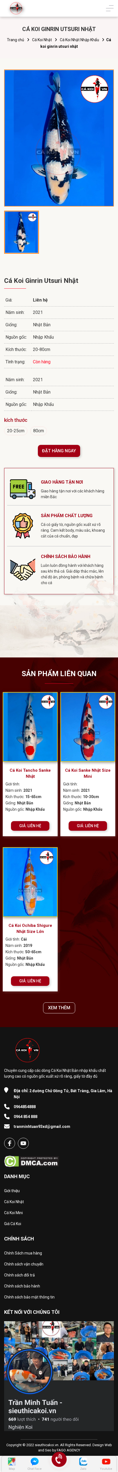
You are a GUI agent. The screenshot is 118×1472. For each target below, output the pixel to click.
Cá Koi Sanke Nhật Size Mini (88, 773)
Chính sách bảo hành (22, 1286)
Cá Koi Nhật (42, 40)
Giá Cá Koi (12, 1224)
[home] (16, 8)
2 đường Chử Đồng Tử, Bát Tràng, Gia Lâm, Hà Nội (63, 1093)
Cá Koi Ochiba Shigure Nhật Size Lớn (30, 928)
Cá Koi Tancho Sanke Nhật (30, 773)
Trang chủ (15, 40)
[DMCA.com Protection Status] (31, 1159)
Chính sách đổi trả (19, 1275)
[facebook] (9, 1143)
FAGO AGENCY (68, 1450)
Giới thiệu (12, 1191)
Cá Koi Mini (13, 1213)
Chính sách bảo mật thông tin (29, 1297)
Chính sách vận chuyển (23, 1264)
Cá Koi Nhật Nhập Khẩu (79, 40)
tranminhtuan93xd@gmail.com (42, 1126)
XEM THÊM (59, 1007)
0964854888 (25, 1107)
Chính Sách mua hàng (23, 1253)
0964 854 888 (25, 1116)
